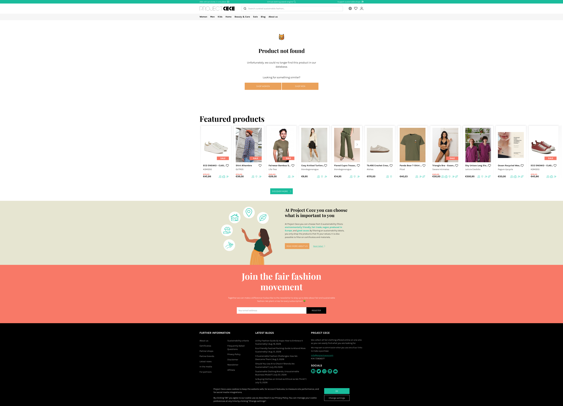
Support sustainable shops (349, 2)
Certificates (205, 345)
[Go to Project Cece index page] (217, 8)
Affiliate (231, 370)
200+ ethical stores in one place (213, 2)
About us (273, 16)
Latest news (206, 361)
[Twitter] (319, 371)
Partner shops (206, 351)
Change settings (337, 398)
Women (203, 16)
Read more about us (297, 246)
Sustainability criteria (238, 340)
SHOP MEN (300, 86)
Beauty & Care (242, 16)
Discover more (280, 191)
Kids (220, 16)
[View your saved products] (356, 8)
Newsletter (232, 364)
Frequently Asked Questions (236, 347)
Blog (263, 16)
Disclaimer (232, 359)
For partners (206, 372)
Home (228, 16)
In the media (206, 366)
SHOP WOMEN (263, 86)
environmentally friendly (298, 227)
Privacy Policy (233, 354)
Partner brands (207, 356)
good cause (303, 230)
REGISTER (316, 310)
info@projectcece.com (322, 355)
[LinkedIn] (330, 371)
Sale (255, 16)
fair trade (317, 227)
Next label (318, 246)
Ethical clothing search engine (280, 2)
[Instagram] (324, 371)
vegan (326, 227)
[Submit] (244, 8)
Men (212, 16)
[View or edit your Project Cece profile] (361, 8)
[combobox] (292, 8)
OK (336, 391)
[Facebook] (313, 371)
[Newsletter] (335, 371)
